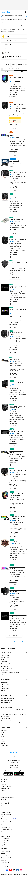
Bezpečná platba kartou (7, 819)
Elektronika (9, 19)
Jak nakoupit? (4, 806)
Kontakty (3, 784)
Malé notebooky (5, 675)
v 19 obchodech (13, 325)
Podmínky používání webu (18, 876)
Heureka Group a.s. (17, 874)
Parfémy (3, 732)
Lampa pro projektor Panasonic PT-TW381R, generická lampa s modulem (14, 714)
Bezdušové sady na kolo (7, 668)
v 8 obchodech (12, 443)
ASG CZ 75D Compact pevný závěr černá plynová (12, 712)
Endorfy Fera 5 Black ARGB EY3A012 (16, 78)
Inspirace (3, 860)
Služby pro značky (5, 836)
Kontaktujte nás (14, 762)
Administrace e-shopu (6, 827)
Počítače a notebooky (17, 19)
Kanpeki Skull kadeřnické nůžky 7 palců (10, 723)
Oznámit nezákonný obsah (7, 797)
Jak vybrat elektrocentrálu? (7, 700)
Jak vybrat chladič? (14, 161)
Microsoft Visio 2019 (5, 670)
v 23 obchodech (13, 349)
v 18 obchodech (13, 94)
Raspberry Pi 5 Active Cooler (16, 219)
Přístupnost (4, 799)
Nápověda (3, 845)
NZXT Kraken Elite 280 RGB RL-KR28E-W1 (17, 567)
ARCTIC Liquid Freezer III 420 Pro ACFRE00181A (17, 615)
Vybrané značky (5, 679)
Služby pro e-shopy (5, 832)
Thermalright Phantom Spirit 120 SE (18, 263)
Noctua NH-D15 (13, 542)
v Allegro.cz (12, 274)
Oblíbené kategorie (7, 652)
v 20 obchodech (13, 486)
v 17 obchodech (13, 151)
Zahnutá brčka (4, 666)
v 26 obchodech (13, 211)
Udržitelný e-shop (5, 862)
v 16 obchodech (13, 301)
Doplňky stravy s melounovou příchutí (10, 673)
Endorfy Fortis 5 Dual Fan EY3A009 (15, 333)
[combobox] (14, 15)
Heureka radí (4, 810)
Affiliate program (5, 840)
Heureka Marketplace (6, 834)
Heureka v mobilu (5, 808)
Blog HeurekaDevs (5, 795)
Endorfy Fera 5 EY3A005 (15, 196)
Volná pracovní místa (6, 788)
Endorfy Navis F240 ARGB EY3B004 (14, 144)
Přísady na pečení (5, 664)
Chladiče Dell (4, 691)
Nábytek (3, 743)
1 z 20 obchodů (13, 124)
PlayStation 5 (4, 737)
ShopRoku (3, 853)
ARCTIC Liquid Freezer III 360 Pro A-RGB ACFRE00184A (17, 310)
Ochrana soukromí (5, 817)
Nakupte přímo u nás (6, 812)
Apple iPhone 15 (5, 730)
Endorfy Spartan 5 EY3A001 (16, 383)
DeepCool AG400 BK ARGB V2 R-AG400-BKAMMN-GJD (17, 494)
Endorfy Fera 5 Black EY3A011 (17, 104)
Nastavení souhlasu (6, 814)
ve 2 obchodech (13, 231)
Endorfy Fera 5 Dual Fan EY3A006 (17, 172)
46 (22, 642)
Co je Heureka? (4, 782)
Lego (2, 739)
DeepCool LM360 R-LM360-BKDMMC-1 (16, 451)
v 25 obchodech (13, 188)
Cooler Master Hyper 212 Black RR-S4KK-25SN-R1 (17, 407)
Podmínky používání (6, 786)
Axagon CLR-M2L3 (14, 359)
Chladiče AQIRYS (5, 682)
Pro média (3, 791)
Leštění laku (4, 662)
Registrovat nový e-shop (7, 830)
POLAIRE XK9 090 (5, 716)
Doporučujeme (5, 727)
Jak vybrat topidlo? (5, 702)
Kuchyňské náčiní (5, 655)
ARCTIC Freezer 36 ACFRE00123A (17, 239)
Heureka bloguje (5, 793)
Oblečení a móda (5, 745)
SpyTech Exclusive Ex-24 (7, 721)
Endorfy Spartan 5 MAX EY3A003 (17, 470)
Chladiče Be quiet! (5, 684)
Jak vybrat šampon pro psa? (7, 698)
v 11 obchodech (13, 423)
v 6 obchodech (12, 462)
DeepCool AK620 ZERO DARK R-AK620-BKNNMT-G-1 (17, 590)
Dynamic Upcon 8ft (5, 718)
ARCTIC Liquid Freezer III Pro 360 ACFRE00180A (17, 287)
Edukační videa (4, 843)
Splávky (3, 659)
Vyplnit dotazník (14, 767)
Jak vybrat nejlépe (6, 695)
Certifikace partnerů (6, 858)
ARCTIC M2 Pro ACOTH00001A (17, 431)
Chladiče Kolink (4, 686)
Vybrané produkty (6, 707)
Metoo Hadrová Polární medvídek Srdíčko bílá (12, 710)
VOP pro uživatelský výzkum (8, 821)
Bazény (3, 735)
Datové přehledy (5, 838)
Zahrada (3, 741)
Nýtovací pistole (5, 657)
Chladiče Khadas (5, 689)
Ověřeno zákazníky (5, 851)
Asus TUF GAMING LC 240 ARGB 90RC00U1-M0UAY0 (17, 517)
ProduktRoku (4, 856)
